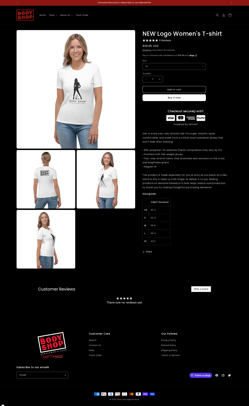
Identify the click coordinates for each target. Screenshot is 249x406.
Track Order (95, 355)
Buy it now (174, 97)
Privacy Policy (168, 340)
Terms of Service (170, 355)
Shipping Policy (169, 350)
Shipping (147, 50)
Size (145, 60)
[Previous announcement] (17, 2)
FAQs (91, 350)
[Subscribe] (65, 375)
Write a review (201, 289)
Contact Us (95, 345)
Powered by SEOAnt (186, 124)
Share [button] (149, 251)
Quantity (147, 73)
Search (93, 340)
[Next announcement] (231, 2)
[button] (53, 15)
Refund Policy (168, 345)
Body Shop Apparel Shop (128, 399)
